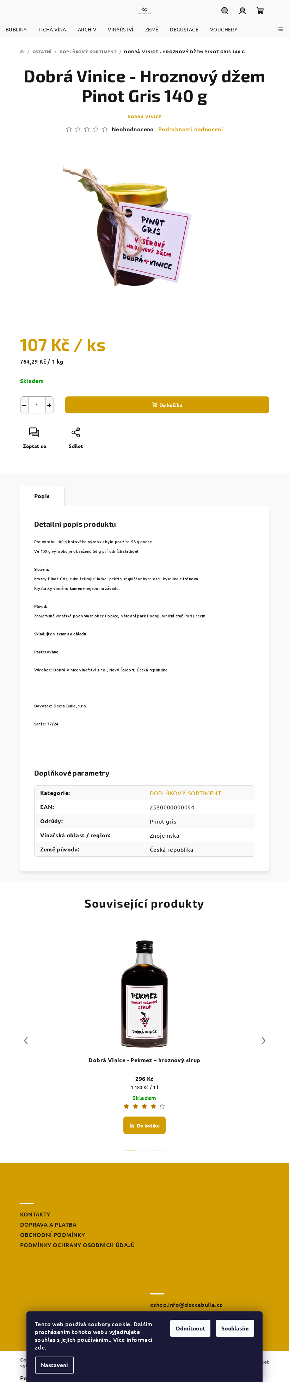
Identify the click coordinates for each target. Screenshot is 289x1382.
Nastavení (54, 1365)
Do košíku (170, 405)
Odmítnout (190, 1328)
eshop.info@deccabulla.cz (186, 1304)
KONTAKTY (35, 1214)
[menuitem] (16, 29)
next (263, 1040)
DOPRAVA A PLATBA (48, 1224)
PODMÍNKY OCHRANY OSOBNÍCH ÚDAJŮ (77, 1245)
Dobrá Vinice (145, 116)
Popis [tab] (42, 495)
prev (25, 1040)
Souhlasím (235, 1328)
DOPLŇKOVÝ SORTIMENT (185, 792)
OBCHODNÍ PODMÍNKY (52, 1234)
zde (40, 1347)
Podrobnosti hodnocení (190, 129)
